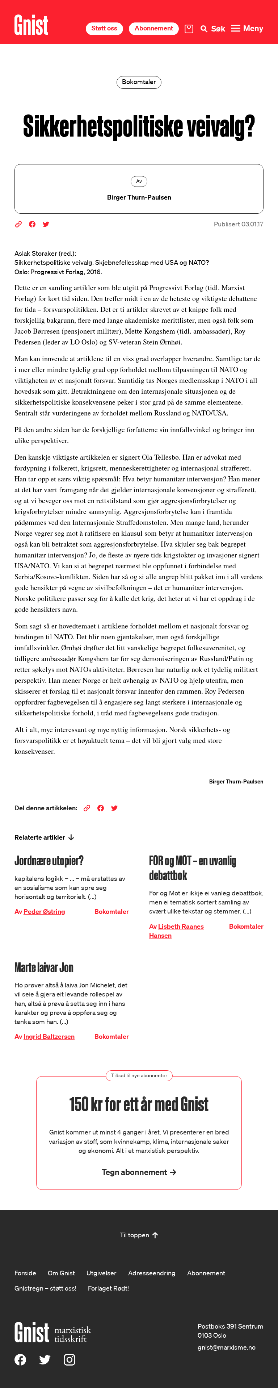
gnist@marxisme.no (227, 1347)
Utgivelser (102, 1273)
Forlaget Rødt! (108, 1288)
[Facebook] (20, 1363)
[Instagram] (69, 1363)
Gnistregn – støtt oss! (45, 1288)
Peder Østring (44, 911)
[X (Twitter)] (45, 1363)
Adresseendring (152, 1273)
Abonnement (154, 28)
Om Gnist (61, 1273)
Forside (25, 1273)
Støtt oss (104, 28)
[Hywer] (31, 24)
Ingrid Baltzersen (49, 1036)
